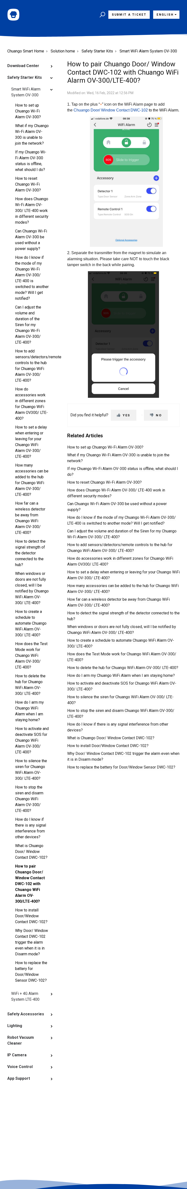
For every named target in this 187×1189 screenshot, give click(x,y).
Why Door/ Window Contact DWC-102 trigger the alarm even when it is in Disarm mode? (31, 942)
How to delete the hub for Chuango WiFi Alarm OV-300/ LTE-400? (30, 685)
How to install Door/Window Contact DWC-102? (31, 916)
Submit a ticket (129, 14)
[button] (101, 14)
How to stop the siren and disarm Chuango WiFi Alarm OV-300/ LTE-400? (29, 799)
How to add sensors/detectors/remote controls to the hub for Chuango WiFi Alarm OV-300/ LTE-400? (34, 366)
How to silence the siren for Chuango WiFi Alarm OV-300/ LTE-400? (31, 770)
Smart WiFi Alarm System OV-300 (148, 51)
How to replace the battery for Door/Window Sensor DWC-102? (31, 971)
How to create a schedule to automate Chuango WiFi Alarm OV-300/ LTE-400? (31, 623)
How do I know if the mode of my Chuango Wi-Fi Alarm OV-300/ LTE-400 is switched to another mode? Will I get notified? (32, 278)
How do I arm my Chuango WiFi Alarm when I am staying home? (29, 711)
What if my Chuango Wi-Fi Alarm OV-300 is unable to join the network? (32, 134)
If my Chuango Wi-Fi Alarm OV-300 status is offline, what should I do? (30, 161)
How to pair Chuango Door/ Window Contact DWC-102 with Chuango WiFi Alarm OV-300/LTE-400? (30, 884)
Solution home (63, 51)
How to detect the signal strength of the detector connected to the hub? (30, 553)
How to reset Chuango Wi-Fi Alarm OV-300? (28, 184)
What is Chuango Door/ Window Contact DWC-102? (31, 851)
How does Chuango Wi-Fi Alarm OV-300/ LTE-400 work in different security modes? (31, 211)
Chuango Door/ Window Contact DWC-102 (111, 110)
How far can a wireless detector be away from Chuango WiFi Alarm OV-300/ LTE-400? (30, 518)
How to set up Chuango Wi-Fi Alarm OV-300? (28, 111)
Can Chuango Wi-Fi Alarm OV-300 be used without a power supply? (31, 240)
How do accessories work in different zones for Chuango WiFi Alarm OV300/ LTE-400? (31, 404)
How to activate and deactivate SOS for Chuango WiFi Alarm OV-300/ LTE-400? (32, 740)
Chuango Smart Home (25, 51)
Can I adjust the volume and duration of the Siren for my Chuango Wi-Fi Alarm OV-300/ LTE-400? (28, 325)
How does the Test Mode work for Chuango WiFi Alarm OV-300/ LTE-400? (31, 655)
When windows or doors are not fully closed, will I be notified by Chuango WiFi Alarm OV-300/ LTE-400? (32, 588)
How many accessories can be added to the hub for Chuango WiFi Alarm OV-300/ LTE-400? (31, 480)
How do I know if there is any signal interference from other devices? (30, 828)
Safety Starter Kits (97, 51)
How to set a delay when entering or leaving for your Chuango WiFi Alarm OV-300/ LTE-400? (31, 442)
